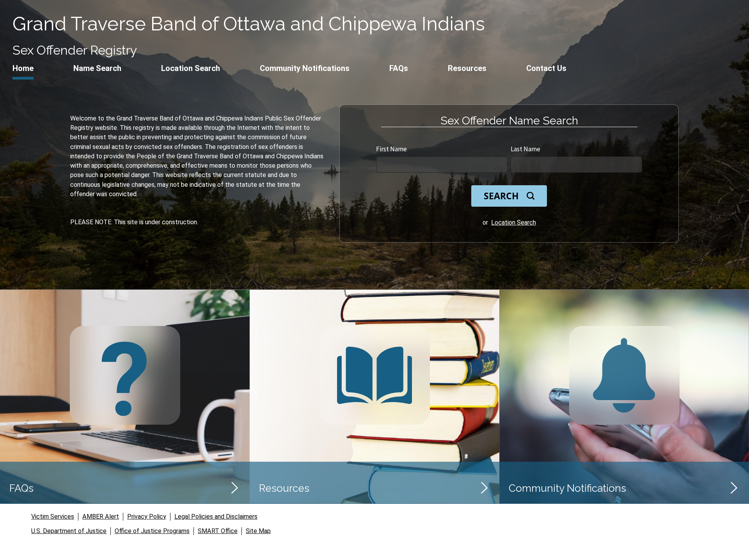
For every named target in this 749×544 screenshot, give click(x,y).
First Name (391, 149)
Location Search (513, 222)
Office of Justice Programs (152, 531)
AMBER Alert (100, 516)
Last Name (525, 149)
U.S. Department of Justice (68, 531)
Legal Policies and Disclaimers (215, 516)
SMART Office (218, 531)
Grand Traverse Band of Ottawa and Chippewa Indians (248, 23)
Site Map (258, 531)
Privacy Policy (146, 516)
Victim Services (52, 516)
